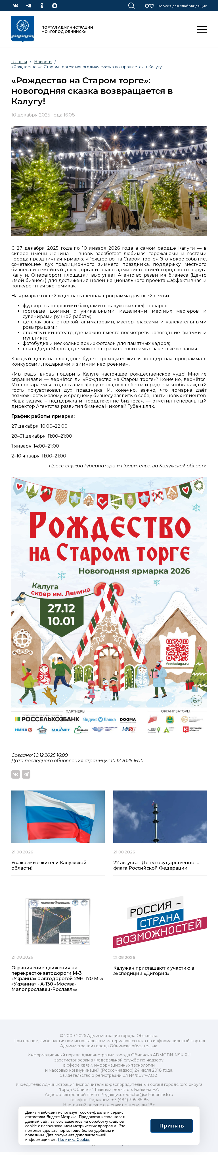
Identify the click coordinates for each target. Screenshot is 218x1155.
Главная (19, 61)
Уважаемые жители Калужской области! (49, 865)
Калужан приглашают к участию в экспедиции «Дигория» (153, 970)
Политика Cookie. (74, 1139)
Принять (171, 1126)
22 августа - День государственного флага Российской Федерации (156, 865)
